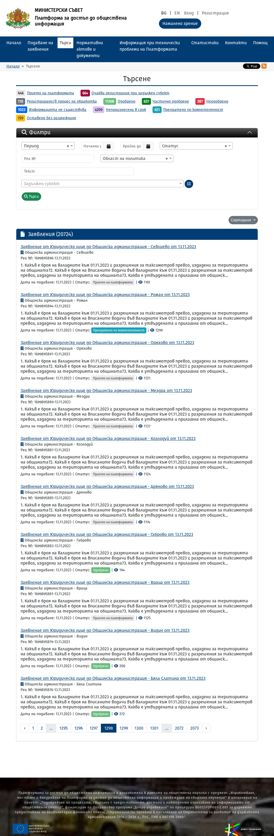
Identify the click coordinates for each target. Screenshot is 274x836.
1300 (139, 728)
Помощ (260, 42)
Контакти (236, 42)
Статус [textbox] (194, 145)
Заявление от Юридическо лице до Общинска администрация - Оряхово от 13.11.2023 (107, 342)
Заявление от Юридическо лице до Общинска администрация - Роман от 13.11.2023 (105, 294)
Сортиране (241, 220)
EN (177, 13)
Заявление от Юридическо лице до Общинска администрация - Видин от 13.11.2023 (105, 630)
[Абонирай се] (264, 66)
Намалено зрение (180, 23)
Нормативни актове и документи (90, 49)
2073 (194, 728)
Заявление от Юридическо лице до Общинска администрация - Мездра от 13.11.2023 (106, 390)
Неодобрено (217, 101)
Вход (189, 13)
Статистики (205, 42)
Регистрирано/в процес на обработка (62, 101)
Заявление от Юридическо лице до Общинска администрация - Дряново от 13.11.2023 (107, 486)
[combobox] (48, 146)
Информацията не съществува (57, 109)
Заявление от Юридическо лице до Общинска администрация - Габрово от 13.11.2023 (107, 534)
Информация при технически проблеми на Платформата (150, 46)
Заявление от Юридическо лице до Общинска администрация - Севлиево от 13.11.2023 (108, 246)
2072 (179, 728)
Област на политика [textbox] (135, 158)
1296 (78, 728)
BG (163, 13)
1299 (124, 728)
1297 (94, 728)
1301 (154, 728)
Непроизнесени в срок (126, 109)
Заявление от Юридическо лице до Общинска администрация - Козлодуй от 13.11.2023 (108, 438)
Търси (65, 42)
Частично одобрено (171, 101)
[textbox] (102, 184)
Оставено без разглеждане (51, 118)
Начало (13, 42)
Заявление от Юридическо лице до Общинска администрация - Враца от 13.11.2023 (105, 582)
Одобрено (126, 101)
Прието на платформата (50, 93)
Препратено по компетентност (193, 109)
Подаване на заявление (40, 46)
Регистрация (215, 13)
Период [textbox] (46, 145)
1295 (63, 728)
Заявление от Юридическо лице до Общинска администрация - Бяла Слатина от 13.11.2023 (113, 678)
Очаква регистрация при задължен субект (130, 93)
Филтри (40, 132)
